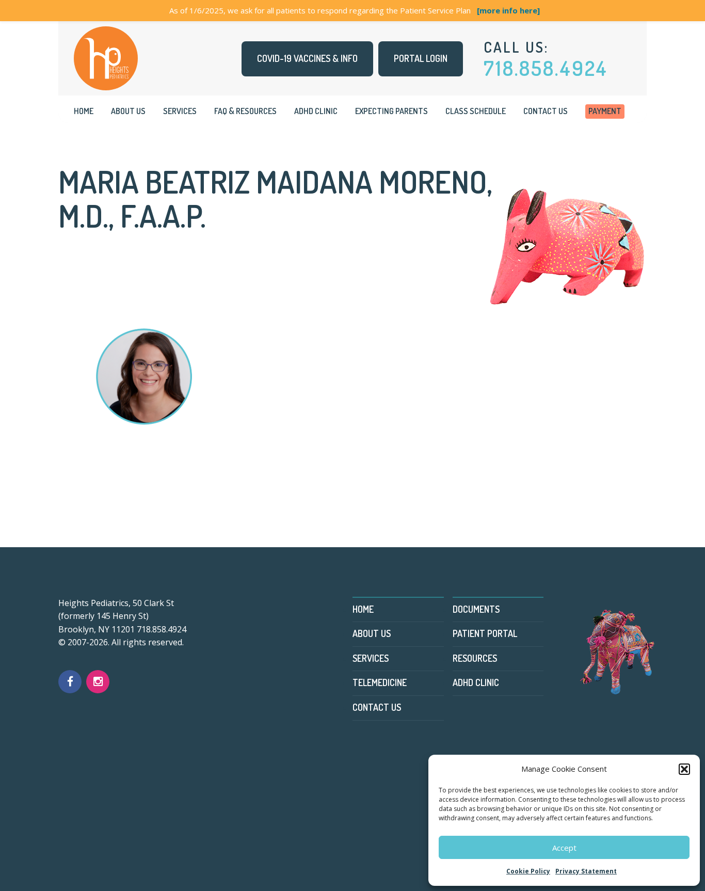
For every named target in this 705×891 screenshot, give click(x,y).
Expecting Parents (391, 111)
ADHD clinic (476, 682)
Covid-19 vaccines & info (307, 58)
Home (83, 111)
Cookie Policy (528, 871)
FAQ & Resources (245, 111)
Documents (476, 609)
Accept (564, 847)
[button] (684, 769)
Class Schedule (475, 111)
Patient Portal (485, 633)
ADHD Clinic (316, 111)
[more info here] (508, 10)
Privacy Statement (586, 871)
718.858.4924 (546, 68)
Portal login (420, 58)
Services (180, 111)
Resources (475, 658)
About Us (128, 111)
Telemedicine (379, 682)
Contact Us (545, 111)
